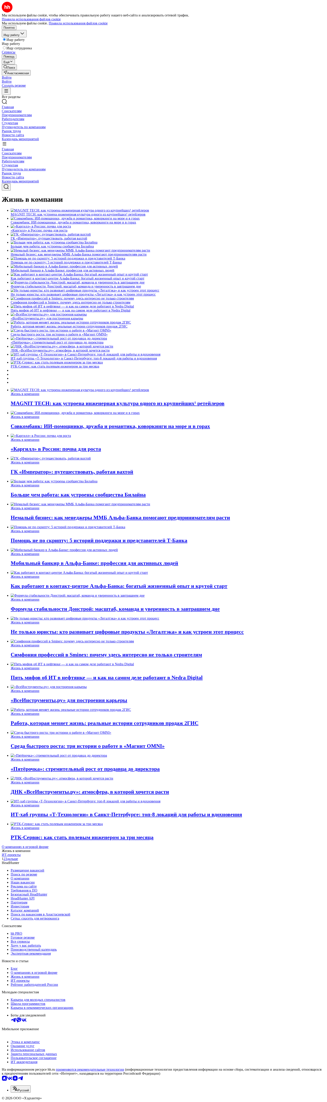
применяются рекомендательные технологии (90, 1069)
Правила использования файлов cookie (78, 23)
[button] (7, 77)
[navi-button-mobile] (6, 91)
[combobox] (21, 1089)
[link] (9, 67)
